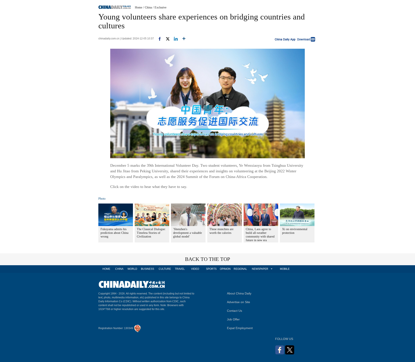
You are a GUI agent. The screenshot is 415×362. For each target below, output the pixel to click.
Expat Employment (240, 328)
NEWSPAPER (260, 268)
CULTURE (165, 268)
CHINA (119, 268)
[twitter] (166, 38)
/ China (147, 7)
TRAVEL (180, 268)
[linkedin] (174, 38)
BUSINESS (147, 268)
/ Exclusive (159, 7)
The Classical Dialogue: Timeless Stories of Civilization (151, 233)
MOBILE (285, 268)
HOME (106, 268)
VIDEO (195, 268)
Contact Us (234, 310)
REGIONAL (240, 268)
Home (138, 7)
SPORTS (211, 268)
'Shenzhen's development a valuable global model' (187, 233)
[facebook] (158, 38)
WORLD (132, 268)
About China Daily (239, 293)
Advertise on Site (238, 302)
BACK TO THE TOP (207, 259)
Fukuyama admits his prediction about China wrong (114, 233)
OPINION (225, 268)
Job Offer (233, 319)
